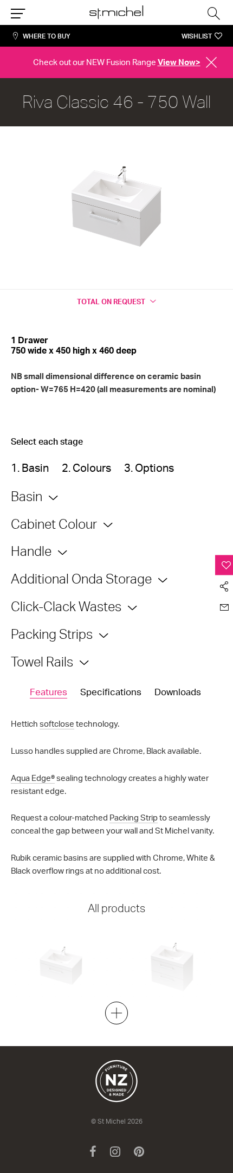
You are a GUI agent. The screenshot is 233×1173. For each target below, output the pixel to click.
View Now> (179, 62)
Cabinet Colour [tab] (54, 524)
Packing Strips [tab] (52, 634)
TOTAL (111, 301)
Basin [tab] (26, 496)
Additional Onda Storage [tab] (81, 579)
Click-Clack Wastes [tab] (66, 606)
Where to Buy (46, 36)
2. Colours (86, 468)
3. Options (149, 468)
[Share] (224, 586)
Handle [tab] (31, 551)
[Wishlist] (224, 565)
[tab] (48, 692)
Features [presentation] (48, 691)
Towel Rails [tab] (42, 661)
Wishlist (197, 36)
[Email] (224, 607)
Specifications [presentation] (110, 691)
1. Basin (30, 468)
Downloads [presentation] (177, 691)
